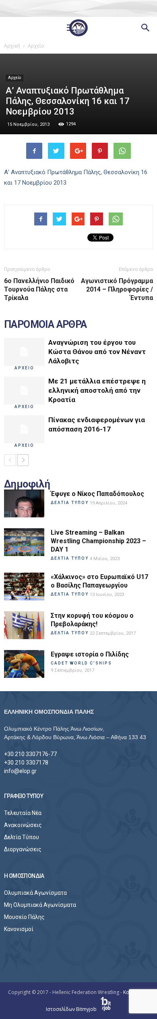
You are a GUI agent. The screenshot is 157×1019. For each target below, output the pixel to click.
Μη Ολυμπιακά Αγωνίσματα (40, 905)
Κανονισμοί (18, 929)
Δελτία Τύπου (21, 837)
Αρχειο (24, 368)
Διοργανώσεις (22, 849)
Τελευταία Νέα (22, 813)
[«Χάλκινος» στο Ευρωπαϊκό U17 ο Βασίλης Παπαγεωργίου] (24, 586)
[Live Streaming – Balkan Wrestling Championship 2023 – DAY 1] (24, 542)
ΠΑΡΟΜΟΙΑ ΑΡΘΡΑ (45, 324)
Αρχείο (14, 77)
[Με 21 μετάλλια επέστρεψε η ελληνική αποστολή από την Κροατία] (24, 390)
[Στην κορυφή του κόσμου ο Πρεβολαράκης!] (24, 625)
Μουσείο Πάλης (24, 917)
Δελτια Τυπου (70, 502)
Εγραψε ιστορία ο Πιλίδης (90, 654)
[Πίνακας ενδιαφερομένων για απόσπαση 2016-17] (24, 429)
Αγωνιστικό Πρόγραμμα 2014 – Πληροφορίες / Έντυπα (117, 289)
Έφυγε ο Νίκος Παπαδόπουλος (97, 494)
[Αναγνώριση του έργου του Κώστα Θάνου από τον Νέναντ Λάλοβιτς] (24, 352)
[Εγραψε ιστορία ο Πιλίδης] (24, 664)
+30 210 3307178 (26, 762)
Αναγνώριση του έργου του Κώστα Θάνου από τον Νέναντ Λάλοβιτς (97, 351)
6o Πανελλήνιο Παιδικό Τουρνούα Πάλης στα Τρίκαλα (39, 289)
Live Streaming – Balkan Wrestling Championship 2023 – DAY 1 (98, 541)
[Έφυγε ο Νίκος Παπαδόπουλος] (24, 503)
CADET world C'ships (81, 663)
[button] (145, 28)
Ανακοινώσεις (23, 825)
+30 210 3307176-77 (30, 754)
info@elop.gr (20, 771)
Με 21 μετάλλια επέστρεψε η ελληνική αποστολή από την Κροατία (97, 390)
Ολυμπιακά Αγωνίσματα (35, 893)
